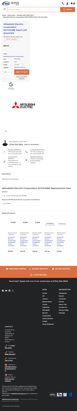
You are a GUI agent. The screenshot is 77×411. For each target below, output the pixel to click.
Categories (63, 293)
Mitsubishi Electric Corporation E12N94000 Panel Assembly (24, 241)
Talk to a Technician (31, 144)
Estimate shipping (19, 67)
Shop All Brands (48, 324)
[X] (13, 291)
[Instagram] (9, 291)
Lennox (45, 299)
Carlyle (44, 321)
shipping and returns (18, 393)
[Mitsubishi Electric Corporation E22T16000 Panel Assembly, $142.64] (62, 224)
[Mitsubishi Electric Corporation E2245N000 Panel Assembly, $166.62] (13, 224)
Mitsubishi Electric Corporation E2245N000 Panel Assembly (12, 241)
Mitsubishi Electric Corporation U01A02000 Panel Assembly (49, 241)
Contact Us (63, 307)
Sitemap (62, 313)
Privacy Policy (63, 310)
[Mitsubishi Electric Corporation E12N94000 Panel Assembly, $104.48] (25, 224)
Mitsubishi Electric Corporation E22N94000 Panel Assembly (36, 241)
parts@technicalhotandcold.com (10, 369)
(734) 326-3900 (16, 145)
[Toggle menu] (4, 9)
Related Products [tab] (8, 213)
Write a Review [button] (11, 39)
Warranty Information (10, 179)
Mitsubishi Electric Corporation (13, 56)
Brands (61, 296)
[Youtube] (6, 291)
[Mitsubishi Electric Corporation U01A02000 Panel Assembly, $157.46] (50, 224)
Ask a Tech (9, 360)
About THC (63, 304)
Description (6, 174)
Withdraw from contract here (10, 399)
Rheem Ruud (47, 302)
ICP (43, 296)
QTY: (5, 72)
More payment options (22, 77)
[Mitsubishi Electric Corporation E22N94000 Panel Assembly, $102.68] (37, 224)
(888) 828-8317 (10, 354)
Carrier (44, 293)
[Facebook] (3, 291)
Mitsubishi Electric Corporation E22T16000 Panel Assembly (61, 241)
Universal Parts (47, 318)
